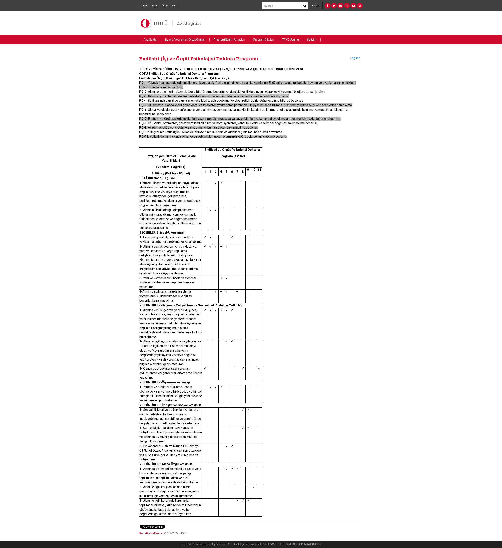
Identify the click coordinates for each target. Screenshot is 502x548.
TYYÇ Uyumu (290, 39)
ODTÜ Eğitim (188, 23)
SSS (174, 5)
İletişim (311, 39)
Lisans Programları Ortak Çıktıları (185, 39)
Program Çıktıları (263, 39)
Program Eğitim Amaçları (229, 39)
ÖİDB (165, 5)
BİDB (155, 5)
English (316, 5)
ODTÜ (144, 5)
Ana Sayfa (150, 39)
